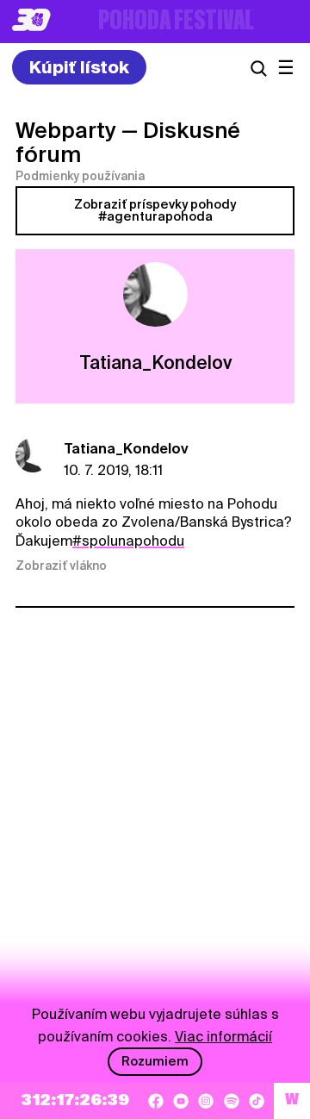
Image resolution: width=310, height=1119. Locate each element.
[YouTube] (181, 1101)
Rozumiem (155, 1061)
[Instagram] (206, 1101)
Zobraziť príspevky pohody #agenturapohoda (155, 210)
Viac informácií (223, 1036)
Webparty (66, 130)
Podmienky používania (80, 176)
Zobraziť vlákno (61, 565)
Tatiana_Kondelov (126, 449)
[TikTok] (256, 1101)
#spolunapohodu (128, 541)
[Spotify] (231, 1101)
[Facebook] (156, 1101)
